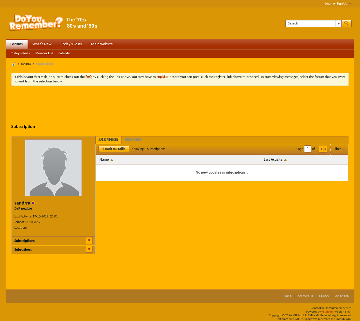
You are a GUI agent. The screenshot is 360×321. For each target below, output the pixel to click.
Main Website (102, 44)
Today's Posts (71, 44)
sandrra (26, 64)
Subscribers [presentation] (133, 140)
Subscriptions (24, 241)
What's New (41, 44)
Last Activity (273, 159)
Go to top (342, 296)
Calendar (64, 53)
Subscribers (23, 250)
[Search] (346, 23)
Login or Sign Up (336, 3)
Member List (44, 53)
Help (288, 296)
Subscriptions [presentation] (108, 140)
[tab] (108, 140)
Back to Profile (115, 149)
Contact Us (305, 296)
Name (104, 159)
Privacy (324, 296)
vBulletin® (327, 311)
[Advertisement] (180, 105)
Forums (16, 44)
